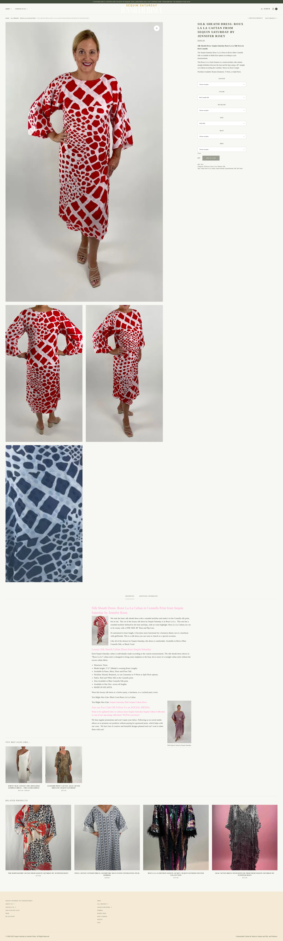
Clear (199, 153)
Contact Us (20, 9)
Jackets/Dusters (103, 907)
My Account (10, 916)
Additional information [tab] (148, 596)
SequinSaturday (229, 168)
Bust (222, 130)
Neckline (222, 104)
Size (222, 117)
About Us (9, 904)
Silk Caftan (240, 168)
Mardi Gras (101, 913)
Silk (224, 166)
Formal (100, 910)
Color (222, 91)
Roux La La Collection (28, 18)
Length (222, 78)
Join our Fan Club (102, 707)
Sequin (213, 168)
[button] (157, 28)
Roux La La (208, 168)
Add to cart (211, 158)
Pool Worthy (102, 916)
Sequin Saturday (220, 168)
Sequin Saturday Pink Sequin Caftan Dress (128, 702)
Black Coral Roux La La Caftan (123, 697)
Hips (222, 143)
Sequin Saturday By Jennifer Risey (19, 900)
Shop (8, 9)
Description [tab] (129, 596)
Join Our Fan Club (12, 910)
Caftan (202, 168)
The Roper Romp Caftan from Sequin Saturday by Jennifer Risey (38, 873)
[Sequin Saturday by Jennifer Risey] (141, 9)
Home (7, 18)
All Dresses (15, 18)
